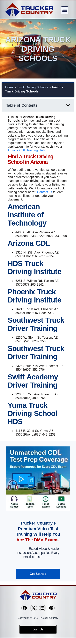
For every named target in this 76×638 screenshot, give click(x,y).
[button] (65, 10)
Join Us (38, 629)
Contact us (44, 192)
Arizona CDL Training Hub (26, 150)
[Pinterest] (51, 608)
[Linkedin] (42, 608)
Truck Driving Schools (32, 87)
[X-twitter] (33, 608)
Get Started (38, 573)
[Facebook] (24, 608)
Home (9, 87)
